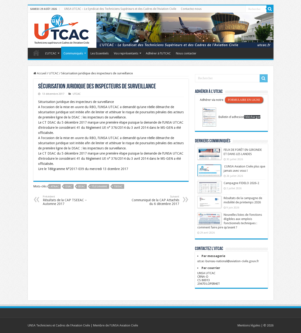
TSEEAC (118, 186)
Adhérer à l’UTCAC (158, 53)
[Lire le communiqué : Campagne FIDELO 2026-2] (209, 189)
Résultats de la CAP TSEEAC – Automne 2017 (65, 200)
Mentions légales (249, 325)
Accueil (36, 53)
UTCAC (54, 73)
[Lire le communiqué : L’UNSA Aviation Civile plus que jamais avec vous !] (209, 173)
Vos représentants (126, 53)
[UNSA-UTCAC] (150, 30)
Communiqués (73, 53)
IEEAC (81, 186)
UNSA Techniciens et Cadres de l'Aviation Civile (59, 325)
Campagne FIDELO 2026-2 (241, 183)
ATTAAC (55, 186)
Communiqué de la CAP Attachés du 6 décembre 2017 (155, 200)
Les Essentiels (100, 53)
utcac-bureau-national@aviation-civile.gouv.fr (228, 261)
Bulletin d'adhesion (231, 117)
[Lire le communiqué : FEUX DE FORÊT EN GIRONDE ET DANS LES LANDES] (209, 156)
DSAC (68, 186)
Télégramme (99, 186)
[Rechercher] (269, 8)
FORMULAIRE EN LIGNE (244, 100)
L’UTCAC (50, 53)
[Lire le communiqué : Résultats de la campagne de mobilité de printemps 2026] (209, 204)
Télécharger (252, 117)
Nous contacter (186, 53)
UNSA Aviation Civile (124, 325)
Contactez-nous (191, 9)
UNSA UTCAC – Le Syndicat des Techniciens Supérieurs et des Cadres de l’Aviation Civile (120, 9)
